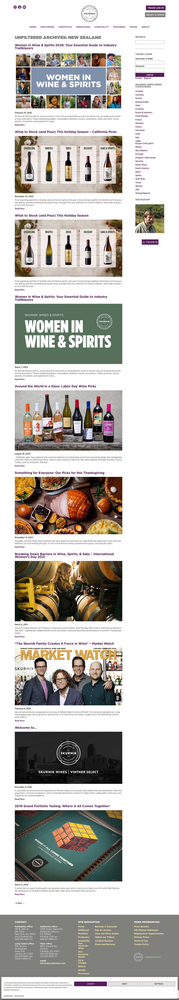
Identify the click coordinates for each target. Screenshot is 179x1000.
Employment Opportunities (149, 933)
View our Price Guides (107, 933)
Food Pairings (141, 116)
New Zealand (141, 150)
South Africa (141, 164)
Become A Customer (106, 926)
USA (137, 189)
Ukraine (138, 186)
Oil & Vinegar (82, 961)
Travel (138, 182)
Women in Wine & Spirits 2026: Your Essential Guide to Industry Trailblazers (65, 46)
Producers (83, 27)
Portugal (139, 154)
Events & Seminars (143, 112)
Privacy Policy (19, 996)
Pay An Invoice (103, 930)
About (146, 27)
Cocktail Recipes (104, 940)
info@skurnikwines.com (52, 963)
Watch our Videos (104, 937)
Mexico (138, 147)
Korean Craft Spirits (144, 143)
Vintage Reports (142, 193)
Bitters (81, 966)
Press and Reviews (105, 944)
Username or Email (144, 58)
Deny (124, 984)
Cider (137, 105)
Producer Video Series (145, 157)
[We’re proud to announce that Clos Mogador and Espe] (149, 218)
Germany (139, 123)
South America (142, 168)
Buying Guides (142, 102)
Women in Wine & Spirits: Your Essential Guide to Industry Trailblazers (61, 298)
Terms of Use (141, 940)
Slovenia (139, 161)
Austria (138, 98)
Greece (138, 126)
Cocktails (139, 109)
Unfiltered (47, 27)
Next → (21, 903)
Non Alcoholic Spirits (83, 954)
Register (147, 78)
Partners (119, 27)
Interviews (140, 130)
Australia (139, 94)
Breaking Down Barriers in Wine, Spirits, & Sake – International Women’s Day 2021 (64, 555)
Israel (137, 133)
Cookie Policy (8, 996)
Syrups (81, 970)
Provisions (83, 973)
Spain (137, 171)
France (138, 119)
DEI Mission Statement (146, 930)
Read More (20, 124)
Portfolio (65, 27)
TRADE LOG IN (156, 8)
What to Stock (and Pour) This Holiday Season (52, 215)
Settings (158, 984)
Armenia (139, 91)
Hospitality (101, 27)
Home (32, 27)
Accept (90, 984)
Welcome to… (26, 728)
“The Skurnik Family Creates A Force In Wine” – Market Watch (64, 643)
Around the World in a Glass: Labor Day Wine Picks (55, 386)
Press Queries (141, 926)
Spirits (138, 175)
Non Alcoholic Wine (83, 945)
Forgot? (139, 78)
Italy (137, 137)
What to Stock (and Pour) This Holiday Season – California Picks (66, 132)
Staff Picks (140, 179)
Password (139, 66)
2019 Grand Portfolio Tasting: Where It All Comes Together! (62, 806)
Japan (138, 141)
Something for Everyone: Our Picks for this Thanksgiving (59, 473)
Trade (133, 27)
